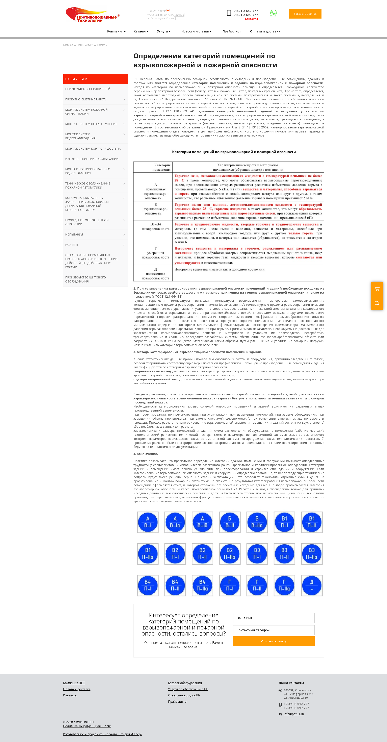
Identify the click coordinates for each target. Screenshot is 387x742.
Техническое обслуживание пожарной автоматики (87, 185)
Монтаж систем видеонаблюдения (80, 136)
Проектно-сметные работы (86, 99)
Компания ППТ (74, 683)
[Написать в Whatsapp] (273, 13)
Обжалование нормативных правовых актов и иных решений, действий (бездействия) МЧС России (91, 261)
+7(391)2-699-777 (245, 15)
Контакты (251, 19)
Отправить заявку (273, 641)
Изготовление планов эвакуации (92, 159)
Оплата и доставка (265, 31)
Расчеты (102, 45)
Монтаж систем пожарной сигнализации (86, 112)
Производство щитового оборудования (85, 279)
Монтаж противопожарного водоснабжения (87, 171)
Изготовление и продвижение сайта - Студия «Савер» (102, 734)
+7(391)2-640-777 (245, 11)
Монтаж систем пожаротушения (91, 124)
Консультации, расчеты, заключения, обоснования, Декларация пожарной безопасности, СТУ (87, 204)
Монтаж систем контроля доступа (93, 148)
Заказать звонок (305, 14)
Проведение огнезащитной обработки (87, 222)
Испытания (74, 234)
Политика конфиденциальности (87, 726)
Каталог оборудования (185, 683)
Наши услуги (85, 45)
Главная (68, 45)
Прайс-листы (177, 701)
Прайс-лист (232, 31)
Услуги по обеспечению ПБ (188, 689)
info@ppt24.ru (294, 714)
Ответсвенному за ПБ (184, 695)
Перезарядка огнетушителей (87, 89)
